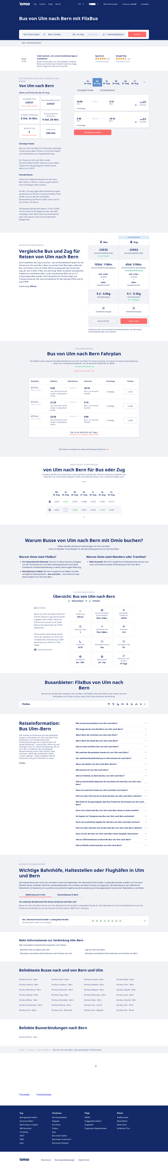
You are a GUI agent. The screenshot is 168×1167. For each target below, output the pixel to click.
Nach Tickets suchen (29, 106)
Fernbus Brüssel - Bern (61, 1005)
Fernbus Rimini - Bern (28, 1037)
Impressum (46, 1160)
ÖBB (22, 1139)
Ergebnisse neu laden (82, 371)
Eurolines (56, 1124)
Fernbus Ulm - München (62, 1010)
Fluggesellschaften (93, 1121)
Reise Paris (122, 1124)
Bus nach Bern (43, 1050)
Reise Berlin (122, 1121)
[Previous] (49, 493)
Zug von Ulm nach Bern (95, 949)
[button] (79, 34)
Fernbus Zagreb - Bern (126, 989)
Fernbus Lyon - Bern (125, 995)
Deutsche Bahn (26, 1121)
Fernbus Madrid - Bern (29, 984)
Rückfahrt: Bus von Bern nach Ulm (35, 949)
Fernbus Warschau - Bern (95, 995)
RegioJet (55, 1121)
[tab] (85, 89)
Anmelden (145, 4)
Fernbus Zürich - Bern (28, 979)
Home (21, 1050)
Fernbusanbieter (59, 1117)
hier (107, 449)
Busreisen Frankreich (61, 1139)
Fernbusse (56, 1113)
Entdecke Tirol (123, 1128)
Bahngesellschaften (28, 1117)
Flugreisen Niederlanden (96, 1128)
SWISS (87, 1117)
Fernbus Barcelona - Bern (30, 989)
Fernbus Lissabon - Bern (62, 984)
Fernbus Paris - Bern (125, 984)
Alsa (54, 1132)
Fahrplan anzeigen (29, 135)
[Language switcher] (94, 4)
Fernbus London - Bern (94, 979)
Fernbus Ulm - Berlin (125, 1010)
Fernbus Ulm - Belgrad (93, 1010)
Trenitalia (24, 1132)
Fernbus (42, 4)
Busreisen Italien (59, 1135)
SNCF (22, 1135)
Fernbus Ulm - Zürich (93, 1005)
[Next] (144, 82)
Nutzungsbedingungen (65, 1160)
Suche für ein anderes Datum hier (84, 434)
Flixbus (55, 1128)
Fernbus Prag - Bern (60, 995)
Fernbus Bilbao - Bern (28, 1000)
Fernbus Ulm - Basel (27, 1010)
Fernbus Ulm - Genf (124, 1005)
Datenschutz (83, 1160)
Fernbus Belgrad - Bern (94, 989)
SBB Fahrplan (26, 1128)
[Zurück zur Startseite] (26, 4)
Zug (35, 4)
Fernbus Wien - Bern (92, 1000)
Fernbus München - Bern (62, 989)
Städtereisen (122, 1117)
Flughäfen (89, 1124)
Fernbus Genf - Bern (60, 979)
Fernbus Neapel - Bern (28, 995)
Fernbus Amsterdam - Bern (30, 1005)
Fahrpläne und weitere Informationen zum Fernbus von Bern (111, 953)
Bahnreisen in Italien (29, 1124)
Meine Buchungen (110, 4)
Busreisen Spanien (60, 1143)
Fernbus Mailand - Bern (94, 984)
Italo (22, 1143)
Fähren (58, 4)
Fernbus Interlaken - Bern (63, 1000)
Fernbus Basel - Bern (125, 979)
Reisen (120, 1113)
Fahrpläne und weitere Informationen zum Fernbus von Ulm (46, 953)
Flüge (50, 4)
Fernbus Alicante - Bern (126, 1000)
